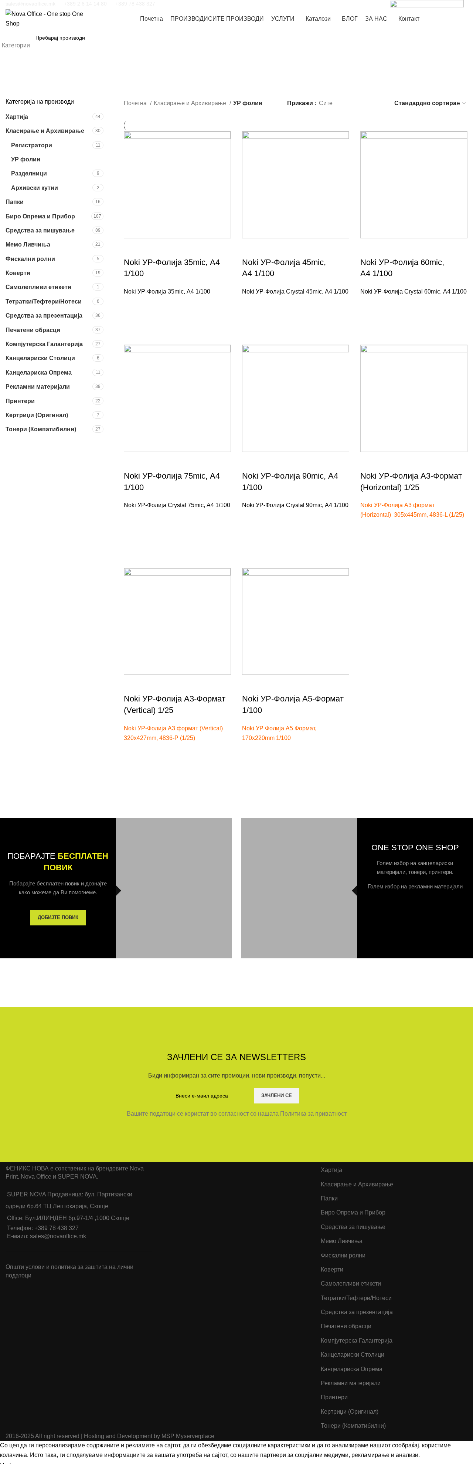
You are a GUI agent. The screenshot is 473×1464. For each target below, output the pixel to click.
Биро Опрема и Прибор (40, 216)
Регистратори (31, 145)
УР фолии (25, 159)
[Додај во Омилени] (133, 306)
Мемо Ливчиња (28, 244)
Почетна (136, 103)
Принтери (20, 401)
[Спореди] (133, 247)
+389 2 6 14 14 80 (85, 4)
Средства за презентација (44, 315)
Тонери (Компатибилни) (41, 429)
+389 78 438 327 (135, 4)
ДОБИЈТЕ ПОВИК (58, 917)
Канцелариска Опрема (39, 372)
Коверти (18, 273)
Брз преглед (133, 324)
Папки (15, 202)
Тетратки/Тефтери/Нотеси (44, 301)
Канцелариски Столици (40, 358)
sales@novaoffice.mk (30, 4)
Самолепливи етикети (38, 287)
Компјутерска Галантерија (44, 344)
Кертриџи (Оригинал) (37, 415)
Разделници (29, 173)
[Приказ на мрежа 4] (378, 103)
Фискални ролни (30, 259)
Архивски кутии (34, 188)
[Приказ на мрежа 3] (364, 103)
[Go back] (15, 87)
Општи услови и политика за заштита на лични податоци (69, 1271)
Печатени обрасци (33, 330)
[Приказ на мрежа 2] (350, 103)
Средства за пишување (40, 230)
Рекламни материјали (38, 386)
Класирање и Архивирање (45, 131)
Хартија (17, 117)
